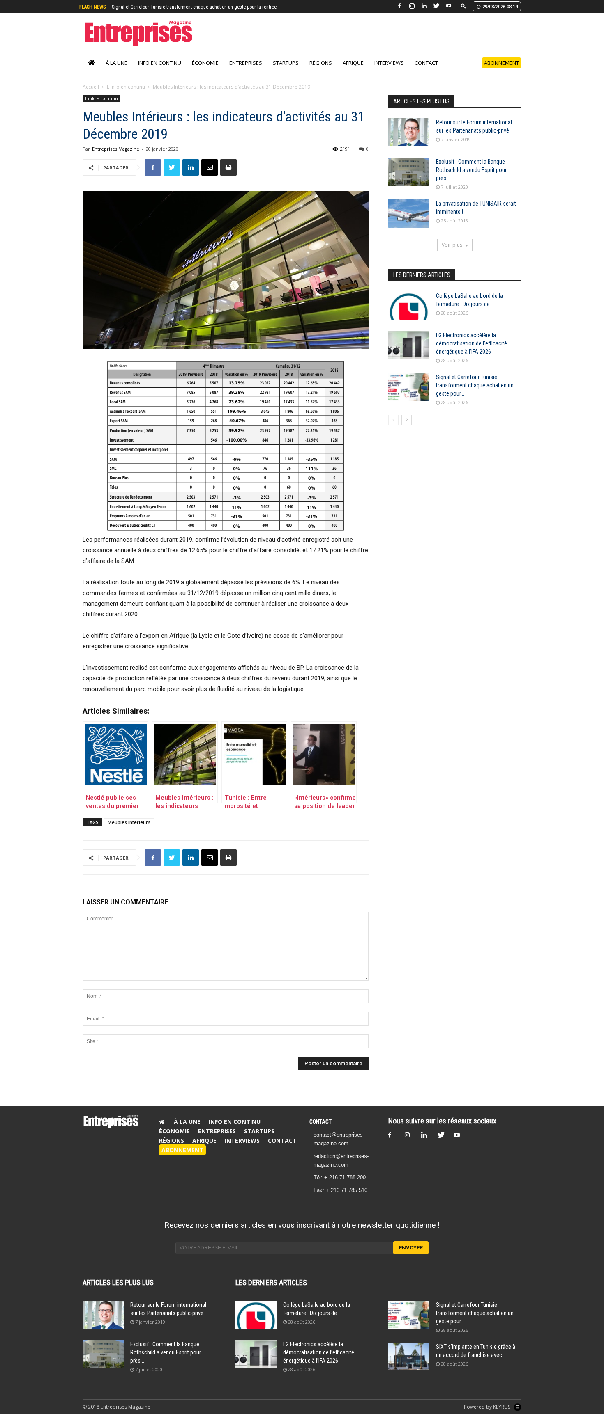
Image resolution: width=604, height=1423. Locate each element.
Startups (286, 71)
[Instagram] (412, 6)
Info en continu (159, 71)
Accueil (91, 95)
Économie (205, 71)
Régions (320, 71)
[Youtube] (449, 6)
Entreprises (245, 71)
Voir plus (452, 253)
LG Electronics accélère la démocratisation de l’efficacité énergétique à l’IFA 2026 (471, 352)
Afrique (353, 71)
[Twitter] (436, 6)
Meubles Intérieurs (129, 831)
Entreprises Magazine (115, 157)
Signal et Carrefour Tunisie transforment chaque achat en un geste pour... (475, 393)
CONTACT (320, 1130)
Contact (426, 71)
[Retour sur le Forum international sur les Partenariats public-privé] (408, 141)
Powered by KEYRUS (488, 1415)
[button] (463, 5)
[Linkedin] (424, 6)
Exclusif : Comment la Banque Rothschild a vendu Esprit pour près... (471, 178)
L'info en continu (126, 95)
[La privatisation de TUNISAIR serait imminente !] (408, 222)
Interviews (389, 71)
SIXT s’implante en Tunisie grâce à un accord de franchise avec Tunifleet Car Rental (196, 7)
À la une (116, 71)
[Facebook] (399, 6)
